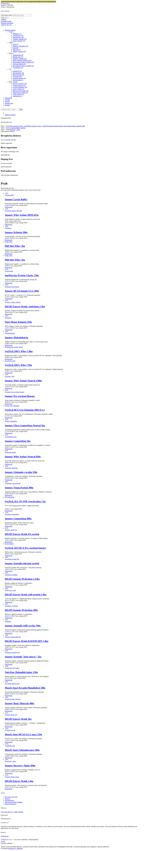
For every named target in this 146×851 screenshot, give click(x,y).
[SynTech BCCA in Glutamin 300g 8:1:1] (12, 406)
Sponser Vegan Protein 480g (19, 487)
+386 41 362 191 (6, 25)
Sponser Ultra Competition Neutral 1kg (25, 425)
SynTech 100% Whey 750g (18, 365)
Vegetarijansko (57, 126)
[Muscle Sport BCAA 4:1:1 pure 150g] (10, 730)
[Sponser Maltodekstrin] (10, 333)
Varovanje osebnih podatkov (14, 802)
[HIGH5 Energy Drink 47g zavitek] (11, 530)
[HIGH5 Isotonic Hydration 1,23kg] (11, 575)
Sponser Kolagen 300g (16, 232)
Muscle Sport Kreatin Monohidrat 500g (25, 688)
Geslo (2, 17)
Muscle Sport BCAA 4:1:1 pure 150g (23, 734)
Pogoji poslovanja (10, 804)
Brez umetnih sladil (79, 126)
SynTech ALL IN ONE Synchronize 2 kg (25, 501)
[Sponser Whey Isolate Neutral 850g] (10, 452)
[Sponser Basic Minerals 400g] (12, 699)
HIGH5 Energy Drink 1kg (18, 719)
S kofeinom (13, 128)
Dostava (7, 798)
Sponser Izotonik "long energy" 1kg (23, 656)
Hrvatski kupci (9, 800)
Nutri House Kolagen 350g (18, 322)
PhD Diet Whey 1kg (15, 259)
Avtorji (3, 841)
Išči (21, 109)
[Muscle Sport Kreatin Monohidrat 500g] (12, 683)
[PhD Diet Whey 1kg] (9, 255)
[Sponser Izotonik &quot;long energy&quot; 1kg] (12, 652)
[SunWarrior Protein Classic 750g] (9, 271)
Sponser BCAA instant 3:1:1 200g (22, 291)
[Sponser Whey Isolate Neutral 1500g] (9, 376)
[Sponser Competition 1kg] (10, 437)
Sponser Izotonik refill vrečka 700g (23, 625)
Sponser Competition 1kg (17, 441)
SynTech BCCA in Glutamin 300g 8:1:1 (25, 410)
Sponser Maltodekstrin (16, 337)
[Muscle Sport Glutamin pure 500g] (10, 746)
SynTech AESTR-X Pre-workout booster (25, 548)
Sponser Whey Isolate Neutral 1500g (23, 380)
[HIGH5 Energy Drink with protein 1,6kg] (10, 590)
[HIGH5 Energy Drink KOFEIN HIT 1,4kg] (13, 637)
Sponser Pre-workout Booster (20, 396)
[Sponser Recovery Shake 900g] (10, 761)
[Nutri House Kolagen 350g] (8, 318)
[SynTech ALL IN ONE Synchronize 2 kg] (9, 497)
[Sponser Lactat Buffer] (9, 195)
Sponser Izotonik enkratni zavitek (22, 563)
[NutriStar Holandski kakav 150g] (12, 668)
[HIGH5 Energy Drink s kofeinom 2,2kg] (12, 302)
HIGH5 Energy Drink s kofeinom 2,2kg (25, 306)
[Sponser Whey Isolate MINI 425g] (13, 211)
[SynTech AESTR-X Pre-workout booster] (9, 544)
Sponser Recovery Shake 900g (20, 765)
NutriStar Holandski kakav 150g (21, 672)
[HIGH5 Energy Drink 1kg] (11, 715)
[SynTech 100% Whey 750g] (10, 361)
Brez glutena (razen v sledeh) (19, 126)
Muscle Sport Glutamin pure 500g (22, 750)
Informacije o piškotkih (15, 848)
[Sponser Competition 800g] (12, 514)
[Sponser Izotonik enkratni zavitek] (12, 559)
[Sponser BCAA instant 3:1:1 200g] (12, 287)
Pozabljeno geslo (6, 21)
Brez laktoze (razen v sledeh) (38, 126)
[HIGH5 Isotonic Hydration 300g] (11, 606)
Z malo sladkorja (67, 126)
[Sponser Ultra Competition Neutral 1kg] (11, 421)
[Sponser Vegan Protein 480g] (12, 483)
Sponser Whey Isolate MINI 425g (22, 215)
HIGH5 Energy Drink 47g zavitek (22, 534)
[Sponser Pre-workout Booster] (14, 392)
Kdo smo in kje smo (11, 797)
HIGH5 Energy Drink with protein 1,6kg (25, 594)
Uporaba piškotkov (7, 843)
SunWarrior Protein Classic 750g (22, 275)
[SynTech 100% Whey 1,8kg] (14, 347)
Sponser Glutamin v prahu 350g (21, 472)
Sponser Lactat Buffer (16, 199)
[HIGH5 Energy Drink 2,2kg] (12, 777)
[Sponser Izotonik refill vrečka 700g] (8, 621)
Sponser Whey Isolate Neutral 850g (23, 456)
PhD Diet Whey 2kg (15, 246)
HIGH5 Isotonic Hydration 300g (21, 610)
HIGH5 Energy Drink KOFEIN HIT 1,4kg (26, 641)
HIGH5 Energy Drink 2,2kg (19, 781)
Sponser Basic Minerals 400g (19, 703)
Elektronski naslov (6, 15)
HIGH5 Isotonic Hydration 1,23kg (22, 579)
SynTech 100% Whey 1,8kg (19, 351)
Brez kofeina (21, 128)
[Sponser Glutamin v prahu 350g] (11, 468)
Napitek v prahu (15, 129)
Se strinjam (4, 848)
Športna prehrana (10, 115)
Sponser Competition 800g (18, 518)
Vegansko (50, 126)
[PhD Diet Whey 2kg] (9, 242)
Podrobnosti (8, 207)
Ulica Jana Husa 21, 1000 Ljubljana (12, 812)
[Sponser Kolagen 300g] (8, 228)
